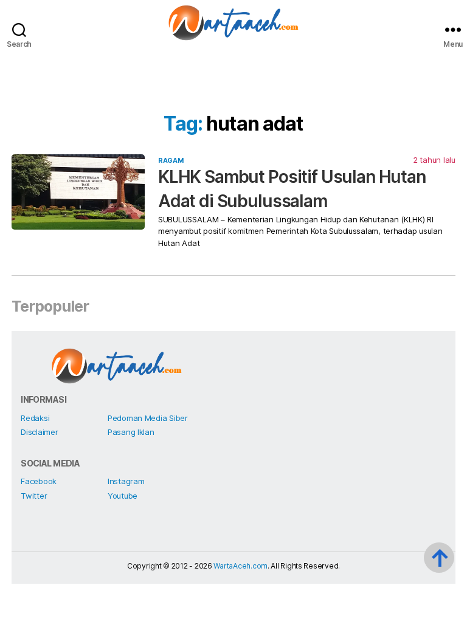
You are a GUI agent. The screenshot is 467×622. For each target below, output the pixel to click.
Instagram (126, 481)
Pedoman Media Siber (148, 418)
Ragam (171, 160)
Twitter (34, 496)
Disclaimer (39, 432)
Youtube (122, 496)
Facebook (39, 481)
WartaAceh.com (240, 565)
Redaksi (35, 418)
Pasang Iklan (131, 432)
